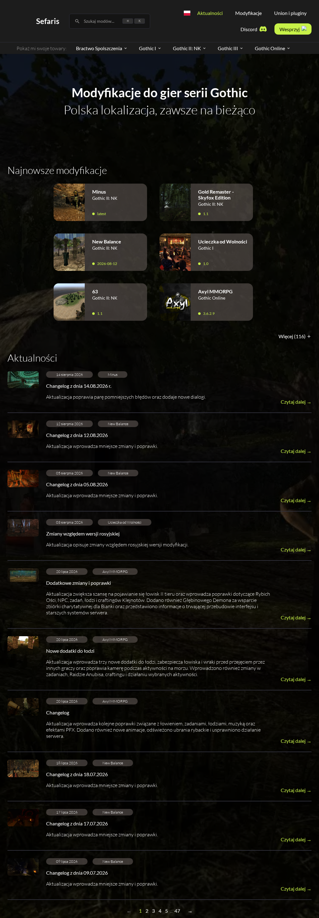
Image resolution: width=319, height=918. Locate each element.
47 (177, 911)
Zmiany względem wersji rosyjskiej (83, 533)
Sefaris (47, 21)
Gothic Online (270, 48)
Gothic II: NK (187, 48)
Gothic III (228, 48)
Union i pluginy (290, 13)
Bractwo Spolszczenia (99, 48)
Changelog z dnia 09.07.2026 (77, 873)
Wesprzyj (289, 29)
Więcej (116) (293, 336)
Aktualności (210, 13)
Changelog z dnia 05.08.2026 (77, 484)
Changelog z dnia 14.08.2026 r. (78, 386)
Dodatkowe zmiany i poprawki (78, 583)
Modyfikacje (248, 13)
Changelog (57, 712)
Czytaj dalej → (296, 402)
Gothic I (147, 48)
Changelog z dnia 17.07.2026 (77, 823)
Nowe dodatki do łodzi (70, 651)
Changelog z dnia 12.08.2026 (77, 435)
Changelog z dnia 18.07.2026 (77, 774)
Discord (248, 29)
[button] (159, 392)
